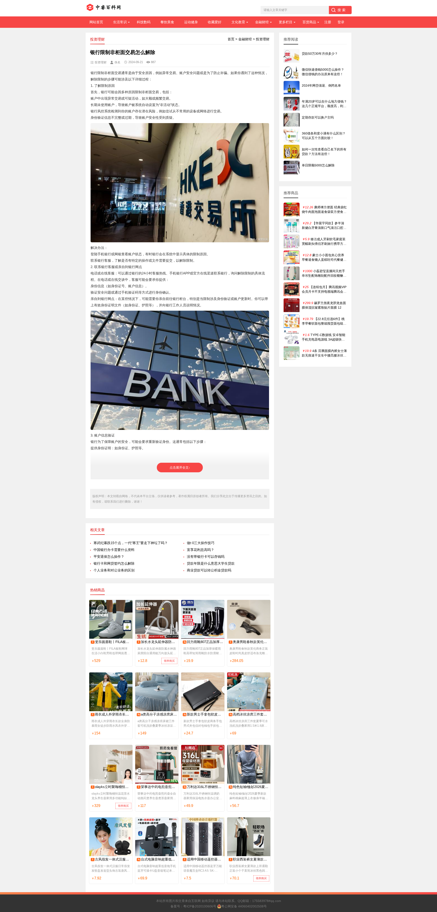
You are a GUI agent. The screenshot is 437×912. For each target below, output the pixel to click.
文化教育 (238, 22)
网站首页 (96, 22)
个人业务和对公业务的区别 (114, 570)
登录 (341, 22)
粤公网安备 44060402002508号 (244, 906)
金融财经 (262, 22)
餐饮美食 (167, 22)
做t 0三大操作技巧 (200, 543)
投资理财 (262, 39)
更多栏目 (285, 22)
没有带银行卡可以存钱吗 (205, 556)
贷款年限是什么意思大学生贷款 (211, 563)
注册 (327, 22)
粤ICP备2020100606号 (199, 906)
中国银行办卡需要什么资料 (114, 550)
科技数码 (143, 22)
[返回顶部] (427, 816)
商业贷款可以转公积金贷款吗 (209, 570)
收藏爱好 (214, 22)
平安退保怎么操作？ (109, 556)
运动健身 (191, 22)
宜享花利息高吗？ (200, 550)
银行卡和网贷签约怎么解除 (114, 563)
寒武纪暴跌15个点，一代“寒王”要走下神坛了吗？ (131, 543)
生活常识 (120, 22)
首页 (231, 39)
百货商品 (309, 22)
